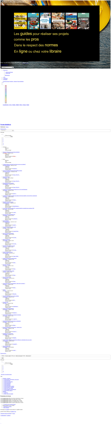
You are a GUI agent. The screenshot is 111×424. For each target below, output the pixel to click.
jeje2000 (5, 240)
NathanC (5, 259)
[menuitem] (9, 72)
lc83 (5, 271)
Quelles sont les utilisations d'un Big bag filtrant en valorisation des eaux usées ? (17, 339)
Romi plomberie (7, 165)
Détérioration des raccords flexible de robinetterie (12, 321)
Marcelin (14, 293)
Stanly (5, 290)
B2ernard (6, 297)
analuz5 (14, 224)
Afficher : (3, 355)
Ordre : (24, 355)
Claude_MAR (15, 256)
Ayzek (5, 303)
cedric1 (14, 350)
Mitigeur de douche (6, 239)
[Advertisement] (35, 114)
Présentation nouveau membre (8, 183)
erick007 (5, 328)
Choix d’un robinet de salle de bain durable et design (12, 170)
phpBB (7, 409)
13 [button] (3, 143)
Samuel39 (6, 340)
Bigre (5, 228)
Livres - (10, 104)
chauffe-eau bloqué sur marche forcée (9, 258)
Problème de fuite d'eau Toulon (8, 270)
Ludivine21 (15, 218)
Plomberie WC (5, 302)
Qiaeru (13, 413)
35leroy (5, 265)
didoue (5, 322)
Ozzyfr (5, 246)
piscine (4, 289)
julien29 (5, 190)
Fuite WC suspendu (6, 264)
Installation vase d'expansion (8, 333)
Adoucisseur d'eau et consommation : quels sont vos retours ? (14, 283)
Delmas (5, 196)
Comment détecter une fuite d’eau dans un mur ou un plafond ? (14, 164)
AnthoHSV (6, 184)
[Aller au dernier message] (17, 168)
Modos (7, 126)
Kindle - (17, 104)
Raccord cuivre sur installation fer (9, 214)
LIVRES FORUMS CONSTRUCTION (15, 1)
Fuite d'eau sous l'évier (7, 277)
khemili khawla (16, 206)
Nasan (14, 262)
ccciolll (5, 209)
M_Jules (14, 237)
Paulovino (15, 168)
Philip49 (5, 215)
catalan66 (6, 234)
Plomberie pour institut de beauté (9, 245)
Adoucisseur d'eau (6, 176)
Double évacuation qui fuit (7, 252)
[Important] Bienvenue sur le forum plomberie (11, 152)
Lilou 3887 (6, 253)
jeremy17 (14, 331)
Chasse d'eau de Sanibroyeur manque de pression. (12, 314)
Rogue (5, 284)
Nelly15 (14, 193)
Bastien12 (15, 312)
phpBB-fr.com (13, 411)
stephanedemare (7, 221)
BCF (14, 300)
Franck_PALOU (7, 171)
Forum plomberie (5, 124)
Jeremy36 (6, 278)
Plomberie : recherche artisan (8, 201)
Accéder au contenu (4, 64)
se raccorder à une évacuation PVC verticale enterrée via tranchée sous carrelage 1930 (18, 208)
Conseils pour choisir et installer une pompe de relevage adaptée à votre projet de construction (20, 195)
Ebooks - (14, 104)
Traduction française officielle (5, 413)
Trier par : (14, 355)
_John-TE (15, 318)
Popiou (5, 177)
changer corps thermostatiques (8, 308)
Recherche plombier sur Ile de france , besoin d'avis (12, 327)
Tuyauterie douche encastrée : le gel (9, 227)
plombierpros (15, 306)
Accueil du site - (6, 104)
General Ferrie (15, 231)
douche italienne (6, 220)
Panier (28, 104)
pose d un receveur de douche (8, 233)
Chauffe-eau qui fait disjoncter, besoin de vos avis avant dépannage (15, 189)
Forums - (25, 104)
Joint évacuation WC (6, 346)
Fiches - (21, 104)
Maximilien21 (6, 203)
